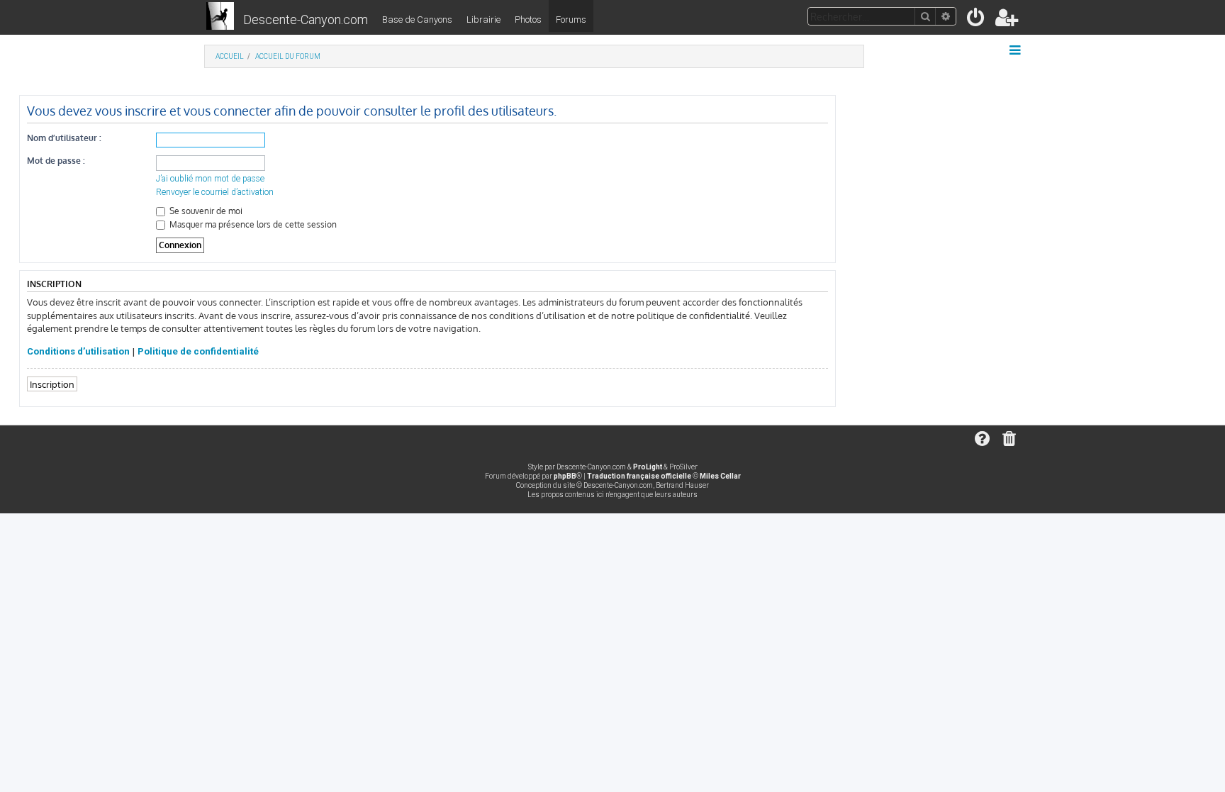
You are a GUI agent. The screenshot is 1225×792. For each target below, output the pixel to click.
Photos (528, 19)
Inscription (52, 384)
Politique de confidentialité (198, 351)
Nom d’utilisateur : (64, 138)
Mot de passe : (56, 160)
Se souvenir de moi (204, 211)
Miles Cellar (720, 476)
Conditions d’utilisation (78, 351)
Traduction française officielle (639, 476)
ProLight (647, 467)
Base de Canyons (417, 19)
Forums (571, 19)
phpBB (565, 476)
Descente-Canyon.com (305, 19)
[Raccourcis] (1016, 50)
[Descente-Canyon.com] (220, 17)
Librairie (483, 19)
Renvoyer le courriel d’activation (215, 192)
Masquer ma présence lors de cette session (252, 224)
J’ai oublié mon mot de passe (210, 179)
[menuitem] (976, 20)
